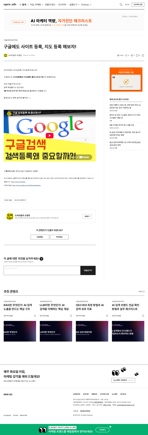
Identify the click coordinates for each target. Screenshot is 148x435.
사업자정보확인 (98, 402)
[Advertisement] (126, 191)
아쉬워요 (59, 237)
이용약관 (75, 411)
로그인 (127, 4)
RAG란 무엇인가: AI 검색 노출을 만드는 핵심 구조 (18, 307)
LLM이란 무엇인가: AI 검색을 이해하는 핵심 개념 (54, 307)
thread (15, 415)
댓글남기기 (88, 270)
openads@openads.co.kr (125, 405)
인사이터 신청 (138, 4)
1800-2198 (107, 405)
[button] (142, 291)
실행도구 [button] (73, 4)
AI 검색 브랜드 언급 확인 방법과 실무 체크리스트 (125, 307)
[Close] (110, 427)
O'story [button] (85, 4)
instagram (7, 415)
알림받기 (87, 216)
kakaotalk (23, 415)
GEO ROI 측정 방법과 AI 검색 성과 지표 (90, 307)
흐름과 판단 (50, 4)
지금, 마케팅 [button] (35, 4)
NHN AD (8, 394)
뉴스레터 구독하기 (120, 380)
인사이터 (62, 4)
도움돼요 (40, 237)
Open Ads (10, 4)
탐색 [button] (24, 4)
